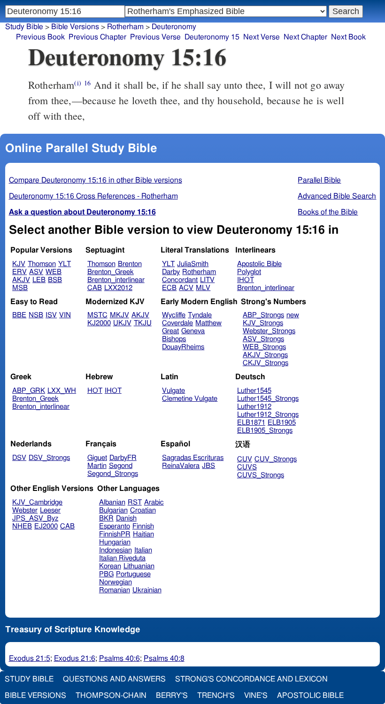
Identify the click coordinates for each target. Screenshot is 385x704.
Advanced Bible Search (337, 196)
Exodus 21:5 (29, 658)
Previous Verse (155, 37)
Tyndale (200, 315)
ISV (51, 315)
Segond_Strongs (112, 473)
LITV (207, 279)
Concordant (180, 279)
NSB (36, 315)
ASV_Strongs (263, 339)
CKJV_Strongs (265, 363)
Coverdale (177, 323)
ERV (19, 271)
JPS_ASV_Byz (35, 518)
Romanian (114, 590)
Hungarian (115, 542)
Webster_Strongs (269, 331)
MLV (203, 287)
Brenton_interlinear (116, 279)
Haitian (143, 534)
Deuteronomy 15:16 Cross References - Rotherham (93, 196)
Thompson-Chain (111, 695)
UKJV (122, 323)
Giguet (97, 457)
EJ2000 (46, 526)
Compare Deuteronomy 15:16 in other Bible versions (95, 180)
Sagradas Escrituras (192, 457)
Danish (126, 518)
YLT (64, 264)
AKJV (21, 279)
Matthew (208, 323)
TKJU (143, 323)
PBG (106, 574)
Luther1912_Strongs (268, 414)
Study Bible (24, 27)
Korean (110, 566)
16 (87, 82)
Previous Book (40, 37)
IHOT (245, 279)
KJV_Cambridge (37, 502)
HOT (94, 390)
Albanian (112, 502)
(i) (77, 82)
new (292, 315)
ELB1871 (251, 422)
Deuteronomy (174, 27)
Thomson (42, 264)
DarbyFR (123, 457)
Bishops (174, 339)
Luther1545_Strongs (268, 398)
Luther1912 (254, 406)
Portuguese (133, 574)
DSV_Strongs (49, 457)
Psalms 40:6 (119, 658)
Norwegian (115, 582)
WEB (54, 271)
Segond (120, 465)
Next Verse (261, 37)
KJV (18, 264)
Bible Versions (75, 27)
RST (135, 502)
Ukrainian (147, 590)
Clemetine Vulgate (189, 398)
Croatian (143, 510)
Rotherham (199, 271)
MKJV (119, 315)
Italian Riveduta (122, 558)
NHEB (22, 526)
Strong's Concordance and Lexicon (251, 679)
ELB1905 (282, 422)
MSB (20, 287)
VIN (65, 315)
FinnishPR (115, 534)
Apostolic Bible (310, 695)
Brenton (130, 264)
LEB (39, 279)
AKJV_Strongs (265, 355)
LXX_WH (61, 390)
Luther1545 (254, 390)
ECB (169, 287)
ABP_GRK (28, 390)
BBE (19, 315)
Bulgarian (113, 510)
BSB (55, 279)
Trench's (216, 695)
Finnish (143, 526)
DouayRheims (183, 347)
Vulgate (173, 390)
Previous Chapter (97, 37)
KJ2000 (99, 323)
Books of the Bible (328, 212)
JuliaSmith (192, 264)
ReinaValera (181, 465)
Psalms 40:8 (164, 658)
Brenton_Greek (110, 271)
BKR (106, 518)
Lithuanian (138, 566)
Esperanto (114, 526)
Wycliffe (173, 315)
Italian (143, 550)
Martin (97, 465)
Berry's (172, 695)
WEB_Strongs (264, 347)
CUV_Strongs (275, 459)
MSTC (97, 315)
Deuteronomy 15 (212, 37)
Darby (171, 271)
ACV (186, 287)
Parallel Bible (319, 180)
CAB (94, 287)
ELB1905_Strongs (265, 430)
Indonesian (115, 550)
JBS (208, 465)
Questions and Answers (114, 679)
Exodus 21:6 (74, 658)
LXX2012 (118, 287)
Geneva (193, 331)
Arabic (154, 502)
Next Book (348, 37)
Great (170, 331)
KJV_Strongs (263, 323)
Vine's (256, 695)
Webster (25, 510)
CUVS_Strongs (260, 475)
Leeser (50, 510)
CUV (244, 459)
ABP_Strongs (263, 315)
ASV (36, 271)
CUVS (247, 467)
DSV (19, 457)
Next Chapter (305, 37)
